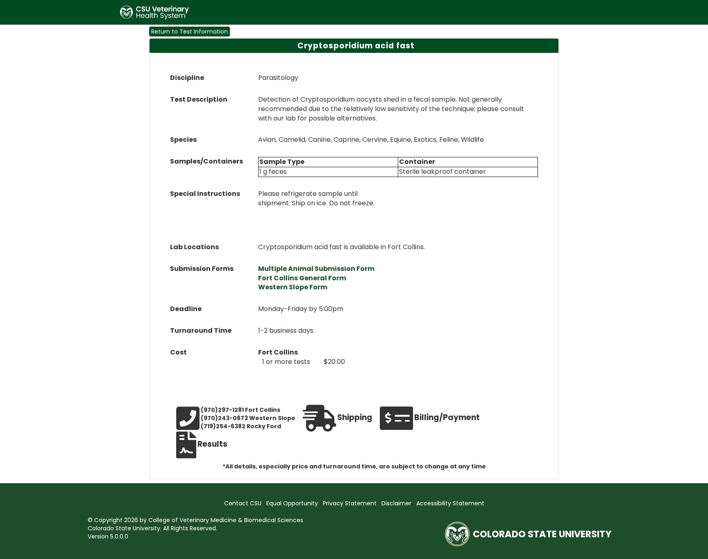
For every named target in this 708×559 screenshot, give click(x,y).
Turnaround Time (200, 330)
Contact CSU (243, 503)
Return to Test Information (189, 31)
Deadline (186, 309)
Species (183, 139)
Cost (178, 352)
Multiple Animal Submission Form (316, 268)
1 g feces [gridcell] (273, 172)
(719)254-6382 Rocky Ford (241, 426)
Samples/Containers (206, 161)
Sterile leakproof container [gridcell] (442, 172)
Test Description (198, 99)
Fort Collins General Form (302, 278)
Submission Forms (202, 268)
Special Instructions (205, 193)
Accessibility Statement (450, 503)
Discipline (187, 77)
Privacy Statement (350, 503)
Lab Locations (194, 247)
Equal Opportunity (293, 503)
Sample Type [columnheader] (281, 162)
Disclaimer (397, 503)
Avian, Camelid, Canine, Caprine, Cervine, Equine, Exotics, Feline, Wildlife (371, 139)
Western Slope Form (292, 287)
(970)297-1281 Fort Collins (240, 410)
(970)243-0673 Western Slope (248, 418)
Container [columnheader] (417, 162)
